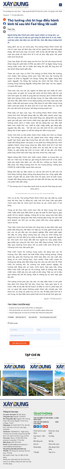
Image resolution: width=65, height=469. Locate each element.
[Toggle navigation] (60, 4)
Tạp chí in (52, 452)
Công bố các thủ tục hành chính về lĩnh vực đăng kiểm (25, 308)
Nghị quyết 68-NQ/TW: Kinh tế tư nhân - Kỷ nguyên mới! (31, 11)
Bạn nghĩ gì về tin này (19, 343)
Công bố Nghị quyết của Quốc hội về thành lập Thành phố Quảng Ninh (31, 312)
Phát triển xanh (54, 444)
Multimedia (37, 447)
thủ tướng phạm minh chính (48, 317)
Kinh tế (36, 444)
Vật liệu (51, 441)
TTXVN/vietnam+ (55, 299)
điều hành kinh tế (21, 317)
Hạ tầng (51, 436)
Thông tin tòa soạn (10, 412)
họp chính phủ (33, 317)
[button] (62, 379)
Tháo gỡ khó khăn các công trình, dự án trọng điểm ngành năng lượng (31, 310)
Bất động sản (38, 441)
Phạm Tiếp (11, 29)
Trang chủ (6, 15)
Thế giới (36, 452)
